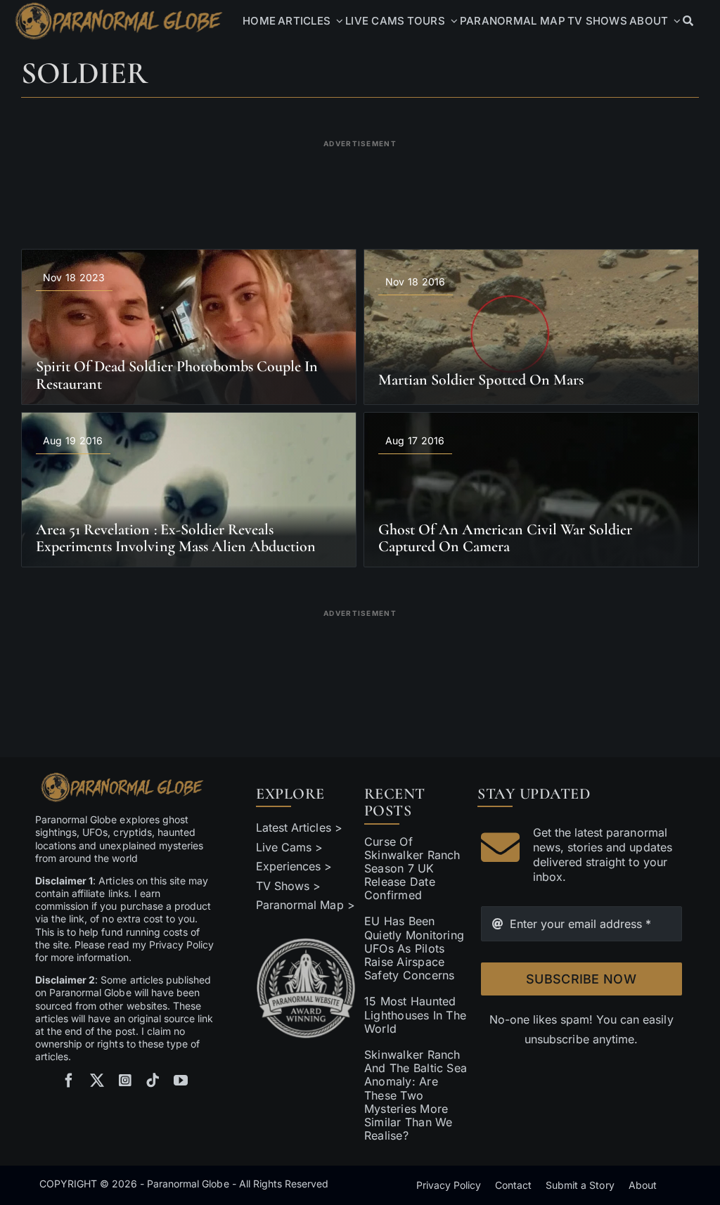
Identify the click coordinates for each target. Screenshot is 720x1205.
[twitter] (97, 1081)
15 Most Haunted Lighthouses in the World (415, 1014)
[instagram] (125, 1081)
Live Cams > (289, 847)
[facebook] (69, 1081)
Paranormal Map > (305, 905)
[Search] (688, 21)
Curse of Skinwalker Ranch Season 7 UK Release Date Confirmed (412, 869)
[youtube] (181, 1081)
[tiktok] (153, 1081)
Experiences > (294, 866)
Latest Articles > (299, 827)
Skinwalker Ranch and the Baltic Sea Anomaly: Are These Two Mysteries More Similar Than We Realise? (415, 1095)
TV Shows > (288, 886)
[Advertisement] (360, 185)
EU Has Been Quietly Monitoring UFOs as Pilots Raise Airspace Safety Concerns (414, 948)
